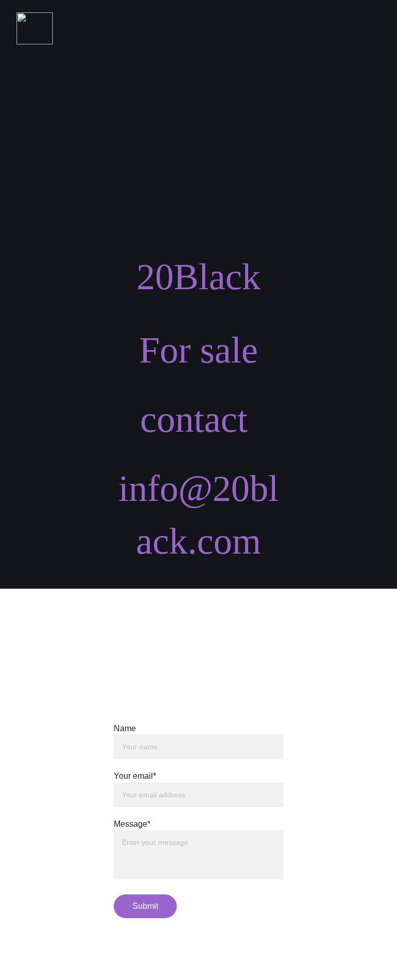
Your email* (135, 776)
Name (125, 728)
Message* (132, 824)
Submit (145, 906)
